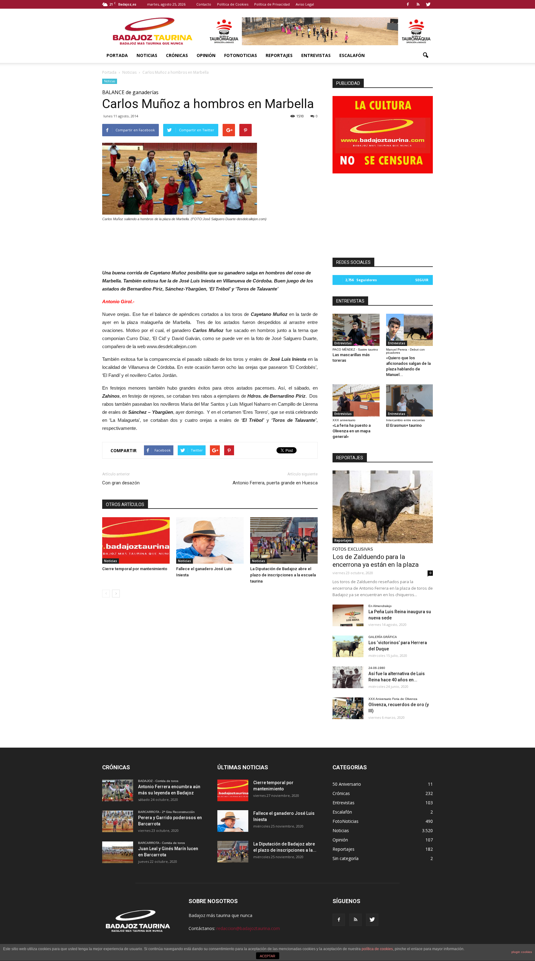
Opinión (206, 55)
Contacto (203, 4)
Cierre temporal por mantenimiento (134, 568)
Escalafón (352, 55)
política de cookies (377, 949)
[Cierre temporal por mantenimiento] (136, 540)
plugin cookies (521, 952)
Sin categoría (346, 858)
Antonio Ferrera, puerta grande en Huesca (275, 483)
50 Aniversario (347, 784)
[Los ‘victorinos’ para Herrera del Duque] (348, 646)
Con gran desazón (121, 483)
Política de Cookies (232, 4)
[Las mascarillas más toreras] (356, 330)
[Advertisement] (210, 244)
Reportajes (279, 55)
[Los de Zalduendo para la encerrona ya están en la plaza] (383, 506)
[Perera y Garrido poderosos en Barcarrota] (117, 821)
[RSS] (418, 4)
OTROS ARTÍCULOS (125, 504)
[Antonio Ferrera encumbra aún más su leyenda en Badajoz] (117, 790)
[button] (425, 55)
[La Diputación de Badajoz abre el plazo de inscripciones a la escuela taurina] (284, 540)
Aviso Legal (305, 4)
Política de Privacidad (272, 4)
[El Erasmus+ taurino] (409, 400)
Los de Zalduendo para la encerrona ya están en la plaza (376, 560)
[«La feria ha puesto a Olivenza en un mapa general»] (356, 400)
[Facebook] (407, 4)
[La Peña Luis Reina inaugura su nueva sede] (348, 615)
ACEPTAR (267, 956)
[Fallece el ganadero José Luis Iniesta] (210, 540)
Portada (117, 55)
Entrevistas (316, 55)
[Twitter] (428, 4)
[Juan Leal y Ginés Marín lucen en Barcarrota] (117, 852)
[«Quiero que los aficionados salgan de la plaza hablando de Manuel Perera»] (409, 330)
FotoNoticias (240, 55)
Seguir (421, 279)
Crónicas (177, 55)
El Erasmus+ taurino (404, 425)
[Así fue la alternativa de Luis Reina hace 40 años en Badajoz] (348, 677)
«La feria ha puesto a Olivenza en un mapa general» (352, 431)
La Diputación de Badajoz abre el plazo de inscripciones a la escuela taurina (283, 574)
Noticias (147, 55)
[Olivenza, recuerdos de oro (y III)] (348, 708)
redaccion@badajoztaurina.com (248, 928)
